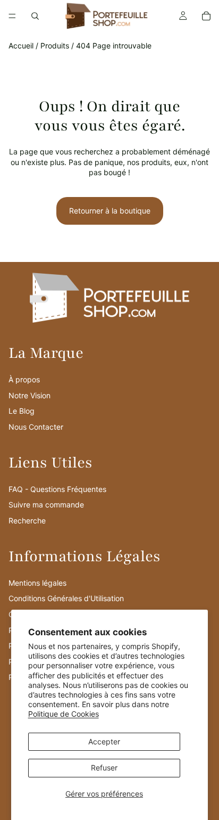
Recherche (27, 520)
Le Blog (22, 410)
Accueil (21, 45)
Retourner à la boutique (109, 210)
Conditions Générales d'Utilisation (66, 598)
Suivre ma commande (46, 504)
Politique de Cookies (63, 713)
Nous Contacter (36, 426)
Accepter (104, 741)
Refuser (104, 767)
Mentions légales (37, 582)
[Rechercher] (35, 16)
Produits (54, 45)
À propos (24, 379)
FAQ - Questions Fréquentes (57, 489)
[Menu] (12, 16)
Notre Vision (29, 395)
